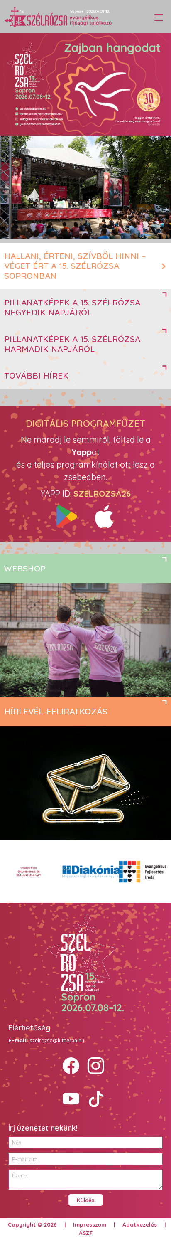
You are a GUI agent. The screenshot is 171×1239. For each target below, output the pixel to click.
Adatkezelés (139, 1224)
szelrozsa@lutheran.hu (56, 1040)
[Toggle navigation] (158, 17)
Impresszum (89, 1224)
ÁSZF (86, 1232)
